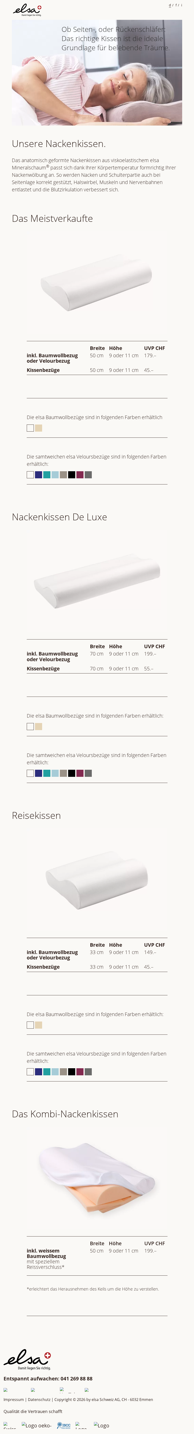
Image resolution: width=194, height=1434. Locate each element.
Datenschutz (39, 1399)
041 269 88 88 (77, 1378)
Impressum (14, 1399)
